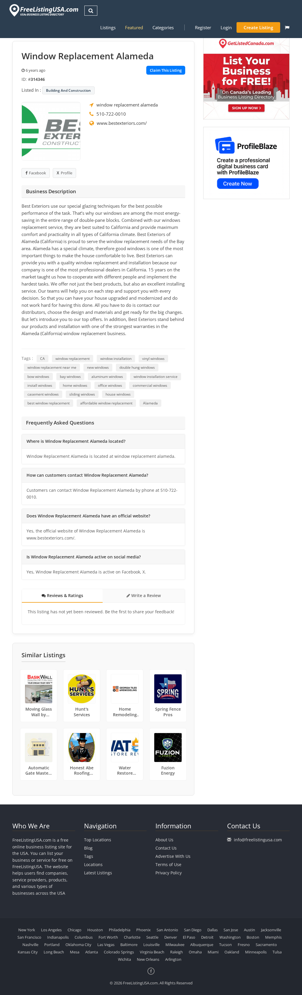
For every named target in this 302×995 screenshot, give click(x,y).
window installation (116, 358)
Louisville (151, 944)
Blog (88, 848)
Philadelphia (119, 929)
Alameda (150, 403)
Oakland (231, 952)
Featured (134, 27)
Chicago (74, 929)
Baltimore (128, 944)
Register (203, 27)
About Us (164, 839)
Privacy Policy (168, 873)
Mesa (74, 952)
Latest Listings (98, 873)
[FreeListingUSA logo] (43, 10)
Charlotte (132, 937)
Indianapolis (58, 937)
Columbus (84, 937)
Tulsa (277, 952)
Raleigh (176, 952)
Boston (253, 937)
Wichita (124, 959)
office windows (110, 385)
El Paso (189, 937)
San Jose (231, 929)
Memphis (273, 937)
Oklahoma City (78, 944)
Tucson (225, 944)
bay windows (70, 376)
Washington (230, 937)
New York (26, 929)
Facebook (37, 173)
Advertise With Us (173, 856)
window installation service (156, 376)
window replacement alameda (127, 105)
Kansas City (28, 952)
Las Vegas (105, 944)
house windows (118, 394)
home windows (75, 385)
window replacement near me (51, 367)
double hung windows (137, 367)
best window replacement (48, 403)
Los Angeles (51, 929)
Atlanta (91, 952)
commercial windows (150, 385)
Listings (108, 27)
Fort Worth (108, 937)
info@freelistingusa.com (258, 839)
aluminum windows (107, 376)
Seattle (152, 937)
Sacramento (266, 944)
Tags (88, 856)
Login (226, 27)
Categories (163, 27)
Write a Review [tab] (145, 595)
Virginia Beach (152, 952)
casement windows (43, 394)
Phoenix (143, 929)
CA (42, 358)
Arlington (173, 959)
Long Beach (54, 952)
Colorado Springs (119, 952)
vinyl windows (153, 358)
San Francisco (29, 937)
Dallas (212, 929)
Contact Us (166, 848)
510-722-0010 (111, 114)
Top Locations (97, 839)
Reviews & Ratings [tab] (64, 595)
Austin (249, 929)
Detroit (207, 937)
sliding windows (82, 394)
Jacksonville (271, 929)
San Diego (192, 929)
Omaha (195, 952)
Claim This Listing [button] (166, 70)
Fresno (244, 944)
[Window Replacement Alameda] (51, 131)
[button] (287, 27)
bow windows (38, 376)
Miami (213, 952)
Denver (170, 937)
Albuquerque (201, 944)
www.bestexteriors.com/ (122, 123)
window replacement (72, 358)
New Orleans (148, 959)
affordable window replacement (106, 403)
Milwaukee (174, 944)
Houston (95, 929)
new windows (98, 367)
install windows (39, 385)
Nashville (30, 944)
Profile (66, 173)
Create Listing (258, 27)
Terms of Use (168, 864)
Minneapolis (256, 952)
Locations (93, 864)
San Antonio (167, 929)
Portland (52, 944)
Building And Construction (68, 90)
